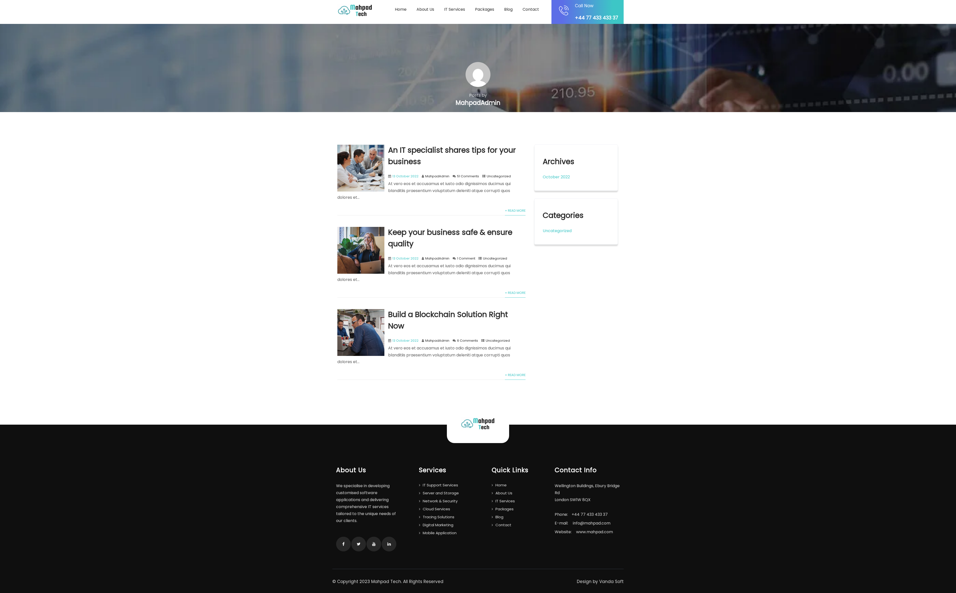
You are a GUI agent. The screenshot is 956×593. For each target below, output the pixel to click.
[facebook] (343, 544)
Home (401, 9)
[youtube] (373, 544)
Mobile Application (440, 532)
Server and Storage (441, 493)
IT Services (454, 9)
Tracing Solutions (438, 517)
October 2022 (556, 177)
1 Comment (466, 258)
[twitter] (358, 544)
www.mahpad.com (594, 532)
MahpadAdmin (437, 176)
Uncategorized (499, 176)
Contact (531, 9)
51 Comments (468, 176)
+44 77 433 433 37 (596, 17)
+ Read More (515, 210)
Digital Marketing (438, 524)
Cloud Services (436, 509)
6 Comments (467, 340)
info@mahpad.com (591, 523)
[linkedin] (389, 544)
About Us (425, 9)
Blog (508, 9)
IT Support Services (440, 485)
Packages (484, 9)
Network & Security (440, 501)
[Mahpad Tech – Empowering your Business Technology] (355, 10)
